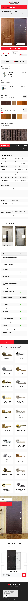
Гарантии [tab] (3, 149)
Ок (6, 595)
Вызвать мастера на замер (14, 48)
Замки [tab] (21, 342)
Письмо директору (21, 594)
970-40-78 (10, 7)
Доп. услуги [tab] (16, 145)
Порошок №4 (14, 571)
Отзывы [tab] (25, 149)
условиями (11, 592)
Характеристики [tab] (5, 145)
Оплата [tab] (25, 145)
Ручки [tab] (7, 342)
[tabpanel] (3, 103)
